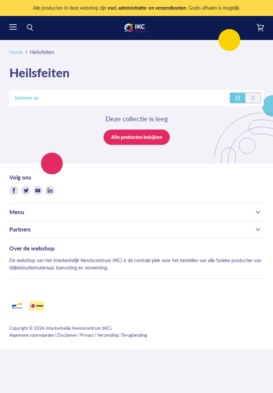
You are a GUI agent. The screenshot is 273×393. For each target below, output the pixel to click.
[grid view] (237, 98)
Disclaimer (67, 335)
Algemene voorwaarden (31, 335)
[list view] (253, 98)
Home (16, 52)
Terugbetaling (134, 335)
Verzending (108, 335)
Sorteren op (27, 98)
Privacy (87, 335)
